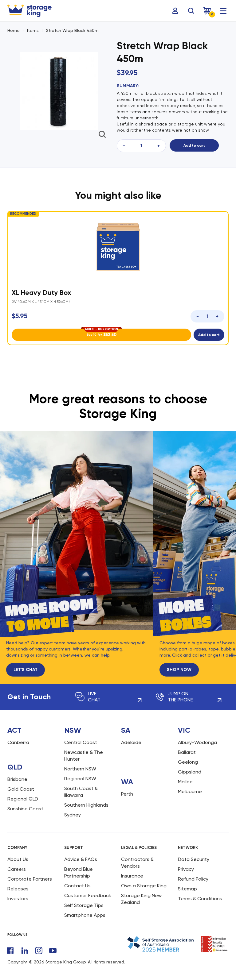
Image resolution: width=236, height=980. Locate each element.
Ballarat (187, 747)
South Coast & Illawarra (81, 786)
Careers (16, 863)
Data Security (193, 854)
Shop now (173, 664)
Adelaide (131, 737)
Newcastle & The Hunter (83, 750)
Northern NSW (80, 763)
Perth (127, 788)
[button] (231, 276)
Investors (17, 893)
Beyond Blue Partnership (78, 867)
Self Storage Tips (84, 900)
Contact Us (77, 880)
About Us (17, 854)
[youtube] (53, 945)
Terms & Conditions (200, 893)
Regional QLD (22, 793)
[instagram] (39, 945)
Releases (18, 883)
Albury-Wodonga (197, 737)
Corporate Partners (29, 873)
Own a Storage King (144, 880)
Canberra (18, 737)
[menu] (223, 10)
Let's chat (25, 664)
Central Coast (80, 737)
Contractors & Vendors (137, 857)
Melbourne (190, 786)
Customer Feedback (87, 890)
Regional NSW (80, 773)
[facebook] (10, 945)
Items (33, 30)
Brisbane (17, 774)
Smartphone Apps (84, 909)
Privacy (186, 863)
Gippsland (189, 766)
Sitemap (187, 883)
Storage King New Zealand (141, 893)
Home (13, 30)
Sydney (72, 809)
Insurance (132, 870)
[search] (191, 10)
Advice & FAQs (80, 854)
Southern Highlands (86, 799)
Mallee (185, 776)
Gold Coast (20, 783)
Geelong (188, 756)
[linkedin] (25, 945)
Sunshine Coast (25, 803)
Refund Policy (193, 873)
